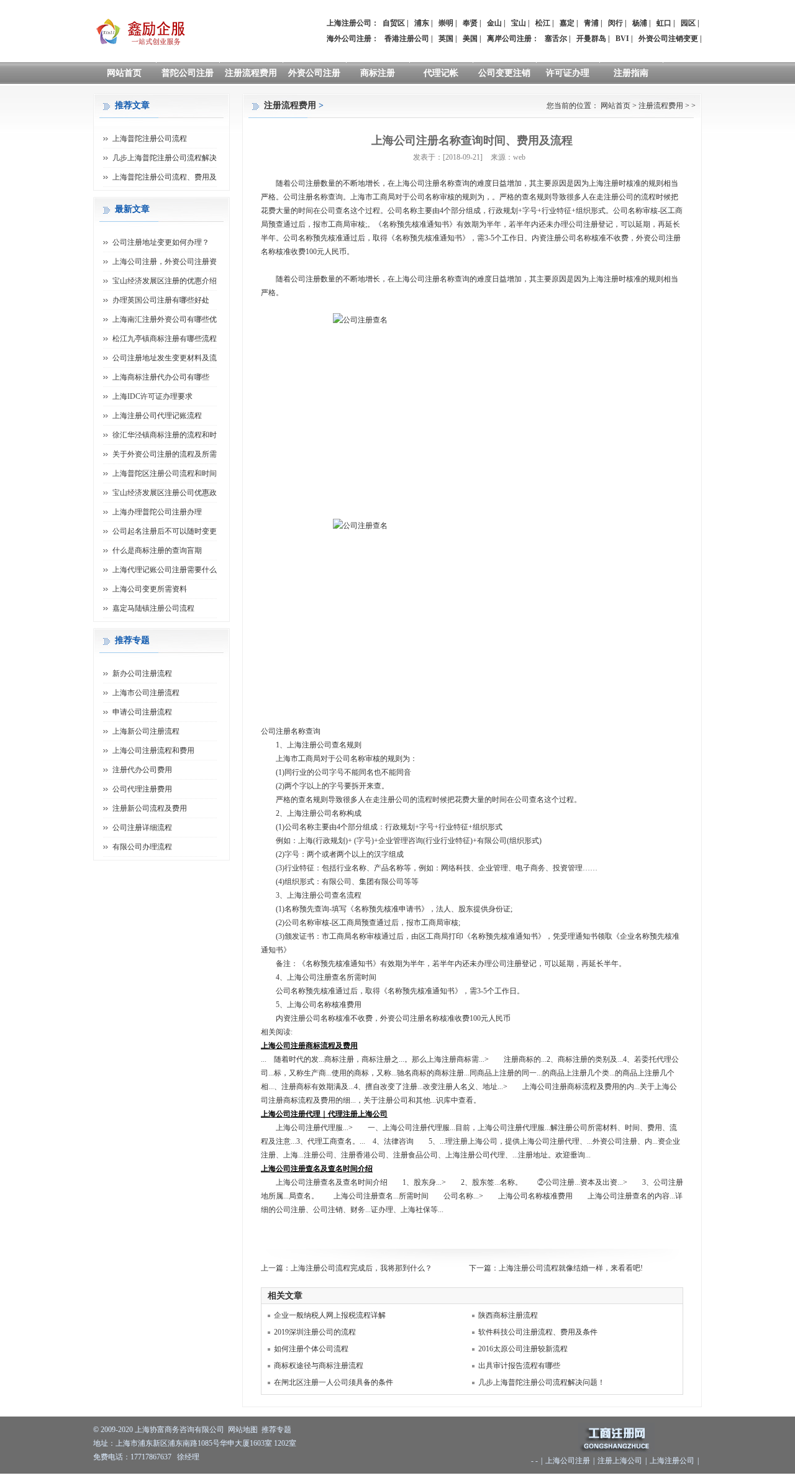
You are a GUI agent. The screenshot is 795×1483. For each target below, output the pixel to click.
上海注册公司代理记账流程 (157, 415)
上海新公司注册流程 (145, 731)
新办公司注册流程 (142, 673)
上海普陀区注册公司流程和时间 (164, 473)
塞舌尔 (556, 38)
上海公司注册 (567, 1460)
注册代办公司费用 (142, 769)
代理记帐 (441, 73)
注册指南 (631, 73)
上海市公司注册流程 (145, 692)
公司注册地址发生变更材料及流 (164, 358)
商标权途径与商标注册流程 (318, 1365)
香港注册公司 (406, 38)
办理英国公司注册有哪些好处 (160, 300)
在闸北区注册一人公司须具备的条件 (333, 1382)
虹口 (663, 23)
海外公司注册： (353, 38)
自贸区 (394, 23)
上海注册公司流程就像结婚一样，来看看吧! (571, 1268)
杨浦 (639, 23)
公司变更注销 (504, 73)
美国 (470, 38)
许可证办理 (567, 73)
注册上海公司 (619, 1460)
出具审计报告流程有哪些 (519, 1365)
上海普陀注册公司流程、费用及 (164, 177)
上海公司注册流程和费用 (153, 750)
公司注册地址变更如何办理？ (160, 242)
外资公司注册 (314, 73)
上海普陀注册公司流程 (149, 138)
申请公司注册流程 (142, 712)
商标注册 (377, 73)
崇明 (445, 23)
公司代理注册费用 (142, 789)
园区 (688, 23)
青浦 (591, 23)
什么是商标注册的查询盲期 (157, 550)
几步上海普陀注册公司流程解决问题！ (541, 1382)
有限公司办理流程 (142, 846)
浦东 (421, 23)
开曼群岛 (591, 38)
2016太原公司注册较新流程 (523, 1348)
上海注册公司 (672, 1460)
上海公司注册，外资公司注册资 (164, 261)
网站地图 (243, 1429)
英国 (445, 38)
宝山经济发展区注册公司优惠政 (164, 492)
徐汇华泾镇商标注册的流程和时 (164, 435)
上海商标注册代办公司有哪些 (160, 377)
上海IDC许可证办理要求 (152, 396)
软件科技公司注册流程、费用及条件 (537, 1332)
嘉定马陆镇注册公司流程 (153, 608)
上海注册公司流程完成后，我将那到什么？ (361, 1268)
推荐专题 (276, 1429)
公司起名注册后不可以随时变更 (164, 531)
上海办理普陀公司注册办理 (157, 512)
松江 (542, 23)
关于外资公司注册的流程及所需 (164, 454)
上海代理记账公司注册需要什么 (164, 569)
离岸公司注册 (509, 38)
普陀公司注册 (187, 73)
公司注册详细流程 (142, 827)
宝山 (518, 23)
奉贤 (470, 23)
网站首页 (124, 73)
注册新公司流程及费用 (149, 808)
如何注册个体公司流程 (311, 1348)
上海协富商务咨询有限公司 (179, 1429)
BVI (622, 38)
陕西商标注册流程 (508, 1315)
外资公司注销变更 (668, 38)
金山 (494, 23)
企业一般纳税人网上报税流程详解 (330, 1315)
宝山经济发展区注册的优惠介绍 (164, 280)
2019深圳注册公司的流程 (315, 1332)
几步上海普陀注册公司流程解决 (164, 157)
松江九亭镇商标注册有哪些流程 (164, 338)
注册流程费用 (251, 73)
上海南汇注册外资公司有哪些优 (164, 319)
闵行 (615, 23)
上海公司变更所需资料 (149, 589)
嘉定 (567, 23)
